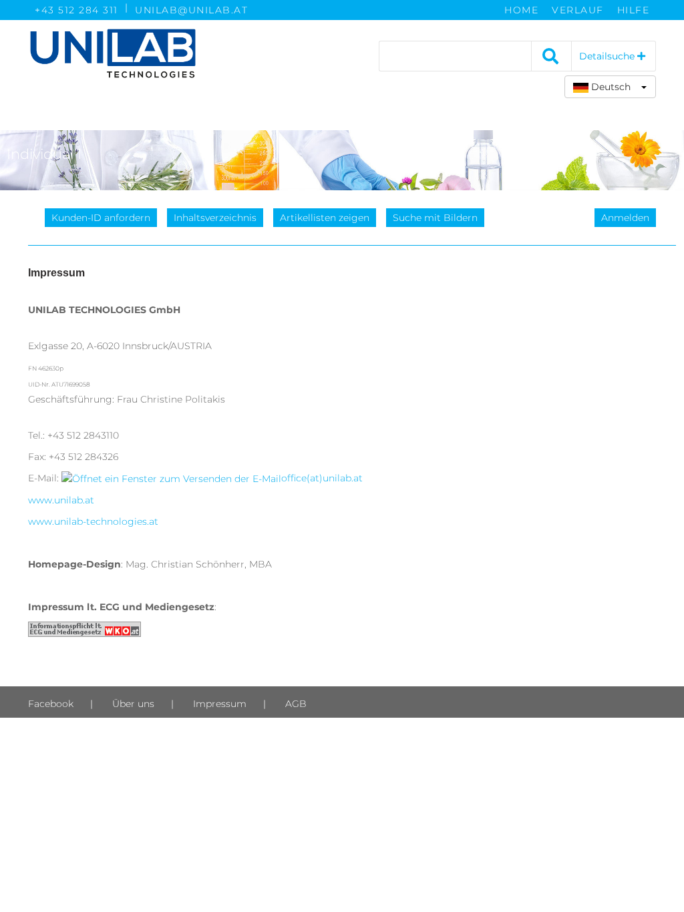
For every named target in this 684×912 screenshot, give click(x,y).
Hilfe (633, 10)
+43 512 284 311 (76, 10)
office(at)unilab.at (322, 478)
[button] (610, 86)
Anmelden (625, 218)
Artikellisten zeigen (324, 218)
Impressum (219, 704)
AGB (296, 704)
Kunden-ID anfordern (100, 218)
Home (521, 10)
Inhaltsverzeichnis (215, 218)
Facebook (50, 704)
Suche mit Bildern (435, 218)
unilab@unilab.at (191, 10)
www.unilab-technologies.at (93, 521)
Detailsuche (608, 56)
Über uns (133, 704)
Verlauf (578, 10)
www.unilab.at (61, 500)
